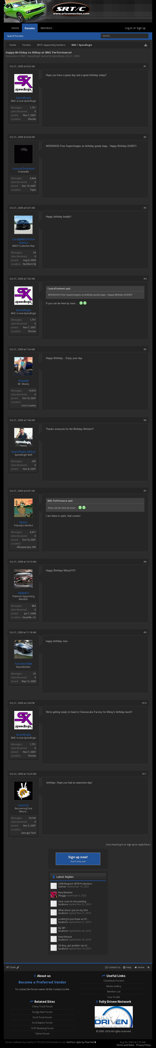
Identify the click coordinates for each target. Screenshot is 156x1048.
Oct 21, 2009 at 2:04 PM (22, 703)
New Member (65, 892)
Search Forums (15, 36)
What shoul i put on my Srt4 (73, 910)
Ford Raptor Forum (42, 1022)
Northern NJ (29, 264)
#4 (145, 278)
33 (34, 673)
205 (34, 461)
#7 (145, 490)
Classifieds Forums (113, 980)
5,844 (33, 178)
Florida (32, 119)
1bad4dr (23, 380)
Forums (30, 28)
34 (34, 252)
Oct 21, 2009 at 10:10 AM (23, 561)
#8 (145, 561)
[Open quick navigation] (145, 45)
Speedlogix (58, 56)
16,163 (32, 818)
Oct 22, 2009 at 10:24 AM (23, 773)
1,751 (33, 107)
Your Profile (113, 997)
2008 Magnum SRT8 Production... (75, 883)
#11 (144, 773)
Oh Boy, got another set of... (73, 945)
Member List (113, 991)
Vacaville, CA (29, 617)
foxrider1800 (23, 664)
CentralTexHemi (23, 168)
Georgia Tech (28, 833)
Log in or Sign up (135, 28)
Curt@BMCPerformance (23, 241)
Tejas (33, 189)
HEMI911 (23, 593)
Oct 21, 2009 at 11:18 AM (23, 632)
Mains (23, 522)
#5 (145, 349)
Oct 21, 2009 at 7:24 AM (22, 349)
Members (46, 28)
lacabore (63, 904)
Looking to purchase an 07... (73, 919)
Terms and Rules (125, 1045)
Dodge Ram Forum (42, 1012)
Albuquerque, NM (26, 547)
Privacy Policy (143, 1045)
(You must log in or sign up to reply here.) (128, 844)
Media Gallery (113, 986)
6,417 (33, 532)
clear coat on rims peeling (72, 901)
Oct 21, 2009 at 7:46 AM (22, 420)
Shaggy (62, 895)
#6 (145, 420)
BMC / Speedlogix (30, 56)
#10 (144, 703)
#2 (145, 137)
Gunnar (62, 886)
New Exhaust (65, 936)
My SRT (62, 928)
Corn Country (28, 405)
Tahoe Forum (42, 1033)
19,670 (32, 390)
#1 (145, 66)
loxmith (23, 805)
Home (15, 28)
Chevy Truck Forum (42, 1006)
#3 (145, 207)
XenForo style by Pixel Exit (80, 1042)
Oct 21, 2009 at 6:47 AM (22, 207)
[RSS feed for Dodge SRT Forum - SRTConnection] (148, 967)
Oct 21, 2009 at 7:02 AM (22, 278)
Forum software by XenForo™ (35, 1042)
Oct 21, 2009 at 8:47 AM (22, 490)
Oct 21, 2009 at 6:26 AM (22, 137)
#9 (145, 632)
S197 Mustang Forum (42, 1028)
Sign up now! (78, 859)
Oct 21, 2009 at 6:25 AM (22, 66)
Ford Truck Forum (42, 1017)
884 (34, 605)
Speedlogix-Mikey (23, 451)
